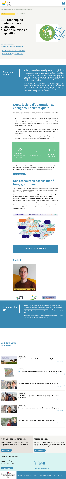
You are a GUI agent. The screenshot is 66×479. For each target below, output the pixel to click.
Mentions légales (28, 475)
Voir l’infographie (19, 174)
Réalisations (8, 9)
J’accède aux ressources (35, 248)
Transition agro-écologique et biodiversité (12, 46)
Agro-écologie (6, 53)
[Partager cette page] (64, 9)
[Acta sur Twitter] (35, 463)
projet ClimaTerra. (45, 317)
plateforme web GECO (26, 192)
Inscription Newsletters (41, 468)
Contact (54, 475)
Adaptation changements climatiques (13, 50)
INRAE (44, 310)
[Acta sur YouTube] (44, 463)
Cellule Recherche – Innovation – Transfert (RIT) (36, 309)
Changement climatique (7, 44)
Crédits (35, 475)
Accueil (2, 9)
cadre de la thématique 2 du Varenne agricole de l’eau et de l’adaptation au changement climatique (44, 84)
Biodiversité (19, 53)
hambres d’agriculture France (33, 310)
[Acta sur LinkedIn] (40, 463)
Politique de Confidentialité (45, 475)
